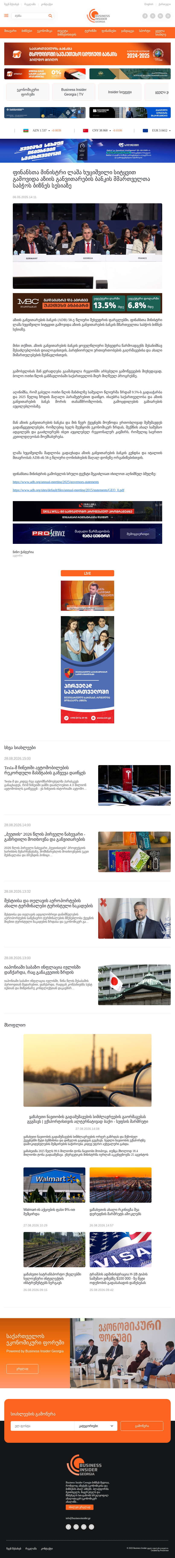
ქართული (165, 4)
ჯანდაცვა (127, 30)
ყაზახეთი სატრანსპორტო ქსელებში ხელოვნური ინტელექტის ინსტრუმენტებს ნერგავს (52, 1278)
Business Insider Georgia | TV (73, 92)
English (148, 4)
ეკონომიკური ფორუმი (28, 92)
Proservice (164, 1550)
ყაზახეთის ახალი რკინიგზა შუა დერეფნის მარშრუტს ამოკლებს (115, 1212)
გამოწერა (142, 1426)
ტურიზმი (90, 30)
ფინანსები (109, 30)
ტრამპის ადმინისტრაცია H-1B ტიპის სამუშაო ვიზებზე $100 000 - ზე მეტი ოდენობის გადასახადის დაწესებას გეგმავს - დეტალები (118, 1278)
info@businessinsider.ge (78, 1518)
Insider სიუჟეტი (120, 92)
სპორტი (144, 30)
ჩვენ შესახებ (11, 4)
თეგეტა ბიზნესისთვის (66, 32)
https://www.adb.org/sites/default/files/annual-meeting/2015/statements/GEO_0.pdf (68, 490)
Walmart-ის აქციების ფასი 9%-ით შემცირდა (49, 1212)
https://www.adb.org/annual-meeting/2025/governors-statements (56, 482)
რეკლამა (30, 4)
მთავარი (10, 30)
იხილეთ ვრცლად (79, 1507)
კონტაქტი (47, 4)
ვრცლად (22, 1368)
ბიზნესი (27, 30)
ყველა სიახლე (160, 32)
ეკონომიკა (44, 30)
